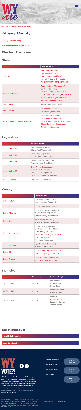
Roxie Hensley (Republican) (46, 216)
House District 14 (10, 155)
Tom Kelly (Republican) (51, 127)
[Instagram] (27, 366)
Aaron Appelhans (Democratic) (48, 251)
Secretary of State (10, 93)
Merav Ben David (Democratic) (48, 234)
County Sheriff (9, 252)
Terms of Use (48, 401)
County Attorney (9, 213)
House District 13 (10, 149)
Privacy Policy (61, 401)
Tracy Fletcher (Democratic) (46, 260)
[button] (76, 5)
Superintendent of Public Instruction (17, 121)
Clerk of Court (8, 201)
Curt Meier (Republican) (51, 109)
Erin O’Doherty (56, 299)
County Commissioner (12, 233)
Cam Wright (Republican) (41, 167)
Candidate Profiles (52, 369)
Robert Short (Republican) (52, 100)
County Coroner (9, 245)
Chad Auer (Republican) (51, 118)
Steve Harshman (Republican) (53, 124)
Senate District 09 (10, 179)
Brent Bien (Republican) (51, 70)
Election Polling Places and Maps (16, 45)
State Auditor (8, 105)
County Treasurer (10, 259)
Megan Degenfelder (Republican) (55, 82)
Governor (6, 76)
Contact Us (50, 374)
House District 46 (10, 171)
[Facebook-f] (22, 366)
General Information (52, 360)
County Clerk (8, 221)
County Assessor (10, 206)
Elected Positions (51, 364)
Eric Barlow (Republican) (51, 76)
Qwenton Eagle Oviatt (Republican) (56, 94)
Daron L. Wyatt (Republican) (47, 254)
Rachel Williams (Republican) (53, 97)
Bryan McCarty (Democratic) (53, 86)
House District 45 (10, 162)
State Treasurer (9, 110)
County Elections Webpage (13, 41)
